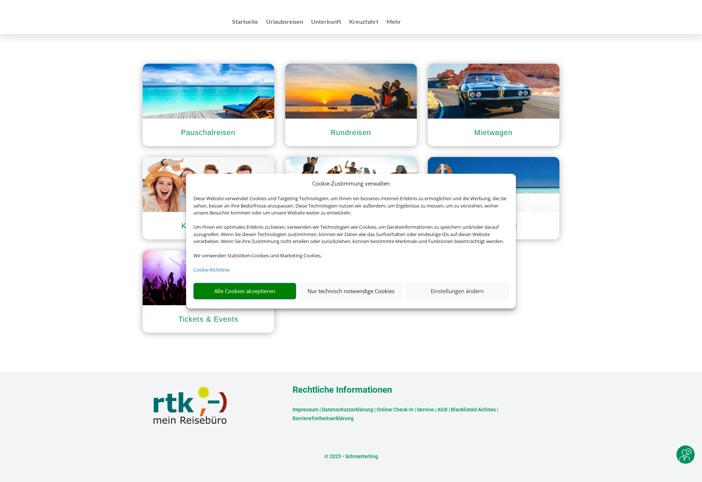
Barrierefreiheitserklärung (323, 418)
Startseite (245, 22)
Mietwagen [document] (493, 132)
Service (425, 409)
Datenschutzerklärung (347, 409)
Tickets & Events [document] (208, 319)
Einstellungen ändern (457, 291)
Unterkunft (326, 22)
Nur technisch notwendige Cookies (351, 291)
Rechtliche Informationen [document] (342, 390)
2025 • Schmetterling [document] (353, 456)
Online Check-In (395, 409)
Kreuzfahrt (363, 22)
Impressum (305, 409)
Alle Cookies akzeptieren (244, 291)
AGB (442, 409)
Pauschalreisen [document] (208, 132)
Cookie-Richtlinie (211, 269)
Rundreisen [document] (351, 132)
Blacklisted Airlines (473, 409)
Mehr (393, 22)
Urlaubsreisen (284, 22)
